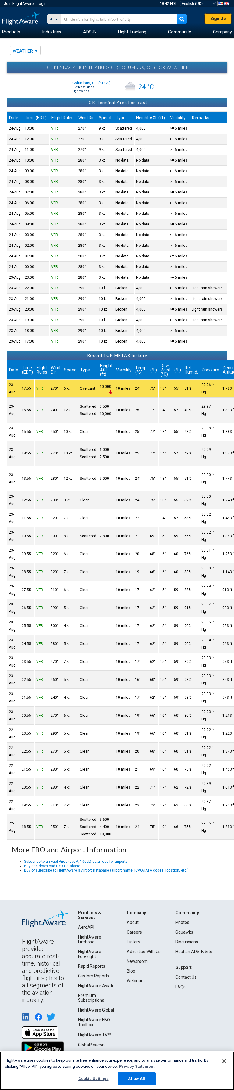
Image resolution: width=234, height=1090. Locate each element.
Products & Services (89, 915)
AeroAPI (86, 927)
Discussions (187, 941)
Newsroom (137, 961)
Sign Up (218, 18)
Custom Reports (93, 975)
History (133, 941)
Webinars (136, 980)
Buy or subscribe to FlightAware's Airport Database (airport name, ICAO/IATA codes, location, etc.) (106, 870)
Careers (134, 932)
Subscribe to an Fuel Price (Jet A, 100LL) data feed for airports (76, 861)
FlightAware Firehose (89, 939)
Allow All (136, 1078)
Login (42, 3)
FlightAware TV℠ (94, 1035)
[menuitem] (11, 32)
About (133, 922)
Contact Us (186, 977)
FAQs (181, 986)
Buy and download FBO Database (52, 866)
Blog (131, 971)
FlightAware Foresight (89, 954)
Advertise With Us (144, 951)
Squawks (184, 932)
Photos (182, 922)
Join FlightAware (19, 3)
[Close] (224, 1061)
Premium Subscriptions (91, 998)
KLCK (104, 83)
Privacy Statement (136, 1066)
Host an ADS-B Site (194, 951)
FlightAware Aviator (97, 985)
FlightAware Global (96, 1010)
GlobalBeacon (91, 1045)
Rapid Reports (91, 966)
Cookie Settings (93, 1078)
